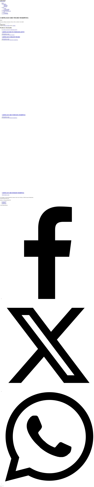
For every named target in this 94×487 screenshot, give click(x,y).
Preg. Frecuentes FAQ (7, 11)
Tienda (3, 7)
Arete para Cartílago (6, 25)
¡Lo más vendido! (6, 9)
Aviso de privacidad (5, 13)
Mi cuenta (5, 6)
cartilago (14, 25)
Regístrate (5, 4)
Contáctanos (6, 12)
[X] (48, 391)
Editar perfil (6, 5)
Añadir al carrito (2, 24)
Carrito (5, 8)
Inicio (3, 3)
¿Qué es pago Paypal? (5, 10)
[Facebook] (48, 298)
